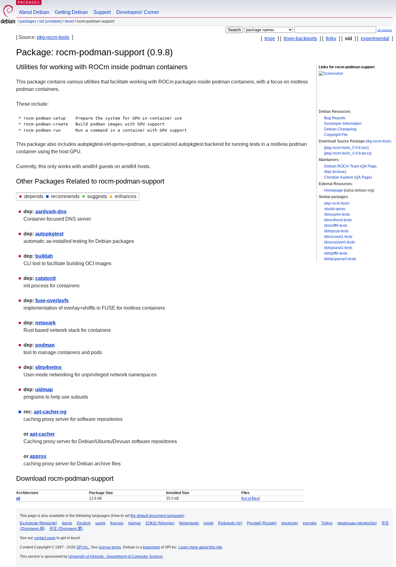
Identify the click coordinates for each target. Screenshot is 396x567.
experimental (375, 38)
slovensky (289, 523)
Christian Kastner (338, 177)
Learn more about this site (200, 547)
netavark (45, 322)
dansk (67, 523)
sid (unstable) (50, 21)
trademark (151, 547)
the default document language (157, 516)
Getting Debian (71, 12)
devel (69, 21)
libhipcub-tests (336, 231)
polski (208, 523)
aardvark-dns (51, 211)
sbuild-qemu (334, 209)
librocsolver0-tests (339, 242)
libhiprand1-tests (338, 248)
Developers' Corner (137, 12)
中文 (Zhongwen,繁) (66, 529)
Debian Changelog (340, 129)
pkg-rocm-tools (53, 37)
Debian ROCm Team (341, 166)
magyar (134, 523)
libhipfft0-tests (335, 253)
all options (384, 30)
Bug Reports (334, 118)
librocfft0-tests (335, 225)
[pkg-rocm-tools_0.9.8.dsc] (346, 148)
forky (331, 38)
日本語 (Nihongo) (159, 523)
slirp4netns (48, 367)
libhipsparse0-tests (340, 259)
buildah (44, 256)
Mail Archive (334, 172)
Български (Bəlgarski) (38, 523)
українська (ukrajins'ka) (357, 523)
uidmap (44, 389)
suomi (100, 523)
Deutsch (84, 523)
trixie (270, 38)
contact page (45, 538)
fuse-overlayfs (52, 300)
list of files (250, 498)
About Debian (34, 12)
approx (38, 456)
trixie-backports (300, 38)
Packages (29, 2)
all (18, 498)
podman (45, 345)
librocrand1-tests (338, 237)
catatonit (45, 278)
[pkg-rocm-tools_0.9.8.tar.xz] (347, 153)
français (116, 523)
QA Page (369, 166)
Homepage (333, 190)
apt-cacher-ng (50, 411)
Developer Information (343, 123)
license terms (110, 547)
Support (102, 12)
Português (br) (230, 523)
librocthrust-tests (338, 220)
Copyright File (336, 135)
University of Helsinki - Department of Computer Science (115, 556)
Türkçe (327, 523)
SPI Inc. (82, 547)
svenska (309, 523)
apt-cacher (42, 434)
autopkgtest (49, 233)
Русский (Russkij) (262, 523)
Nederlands (189, 523)
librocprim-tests (337, 214)
